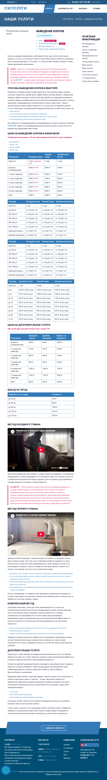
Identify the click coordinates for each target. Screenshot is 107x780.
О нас (33, 2)
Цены (41, 41)
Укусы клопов (87, 71)
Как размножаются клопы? (89, 57)
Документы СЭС (65, 9)
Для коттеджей (15, 147)
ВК (86, 745)
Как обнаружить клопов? (88, 45)
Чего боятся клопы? (90, 75)
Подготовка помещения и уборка (52, 49)
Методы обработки (46, 46)
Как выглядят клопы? (90, 62)
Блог (65, 755)
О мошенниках (45, 36)
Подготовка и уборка (90, 81)
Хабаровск (11, 2)
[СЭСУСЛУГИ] (15, 5)
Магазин (83, 9)
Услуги (48, 9)
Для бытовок (14, 150)
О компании (68, 748)
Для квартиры (14, 142)
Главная (67, 745)
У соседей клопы (89, 78)
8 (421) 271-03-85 (81, 2)
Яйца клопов (87, 65)
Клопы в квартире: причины (89, 51)
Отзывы (96, 9)
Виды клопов (87, 68)
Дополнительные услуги (48, 43)
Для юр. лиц (14, 144)
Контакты (42, 2)
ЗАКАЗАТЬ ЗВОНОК (54, 728)
